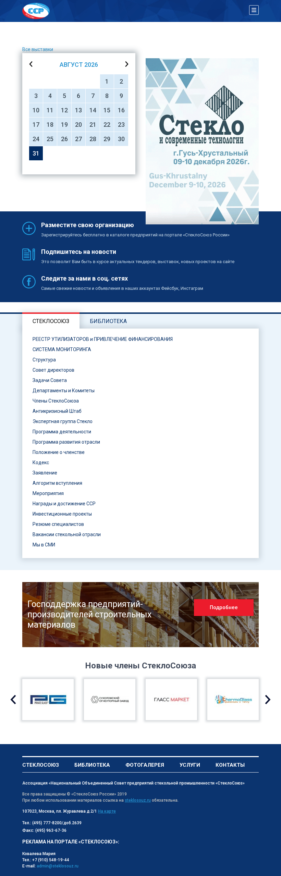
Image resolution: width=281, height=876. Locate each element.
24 (36, 139)
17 (36, 124)
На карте (107, 811)
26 (64, 139)
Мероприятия (48, 493)
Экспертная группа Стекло (63, 421)
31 (36, 153)
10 (36, 110)
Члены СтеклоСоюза (56, 401)
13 (78, 110)
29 (106, 139)
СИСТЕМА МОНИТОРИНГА (62, 349)
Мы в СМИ (44, 544)
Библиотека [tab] (108, 321)
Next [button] (268, 699)
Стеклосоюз (40, 765)
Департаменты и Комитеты (64, 390)
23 (121, 124)
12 (64, 110)
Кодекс (41, 462)
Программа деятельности (62, 431)
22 (106, 124)
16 (121, 110)
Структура (44, 359)
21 (92, 124)
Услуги (190, 765)
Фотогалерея (144, 765)
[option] (202, 141)
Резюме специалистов (58, 524)
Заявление (45, 473)
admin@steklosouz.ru (57, 866)
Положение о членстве (59, 452)
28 (92, 139)
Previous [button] (13, 699)
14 (92, 110)
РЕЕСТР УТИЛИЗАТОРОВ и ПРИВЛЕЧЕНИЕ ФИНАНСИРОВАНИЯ (103, 339)
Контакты (230, 765)
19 (64, 124)
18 (50, 124)
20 (78, 124)
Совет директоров (53, 370)
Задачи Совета (50, 380)
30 (121, 139)
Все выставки (37, 49)
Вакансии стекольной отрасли (67, 534)
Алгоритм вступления (57, 483)
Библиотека (92, 765)
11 (50, 110)
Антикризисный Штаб (57, 411)
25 (50, 139)
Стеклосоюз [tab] (51, 321)
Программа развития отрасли (66, 442)
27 (78, 139)
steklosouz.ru (138, 800)
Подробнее (224, 607)
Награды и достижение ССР (64, 503)
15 (106, 110)
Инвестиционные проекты (62, 514)
